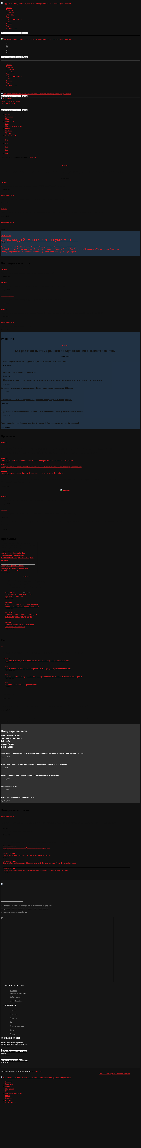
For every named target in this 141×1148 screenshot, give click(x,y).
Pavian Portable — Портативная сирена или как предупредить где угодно (21, 615)
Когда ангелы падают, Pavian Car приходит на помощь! (18, 595)
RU (7, 50)
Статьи (9, 26)
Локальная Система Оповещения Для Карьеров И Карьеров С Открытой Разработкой (40, 423)
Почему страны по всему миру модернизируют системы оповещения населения (32, 199)
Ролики (9, 24)
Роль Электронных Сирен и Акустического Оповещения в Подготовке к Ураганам (26, 584)
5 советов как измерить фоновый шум (21, 684)
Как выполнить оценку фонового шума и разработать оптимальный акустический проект (43, 676)
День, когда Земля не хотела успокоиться (39, 239)
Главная (9, 8)
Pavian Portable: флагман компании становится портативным (19, 626)
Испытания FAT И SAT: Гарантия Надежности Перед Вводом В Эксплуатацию (36, 400)
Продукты (10, 14)
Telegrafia (5, 741)
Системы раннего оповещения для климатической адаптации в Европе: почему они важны (35, 870)
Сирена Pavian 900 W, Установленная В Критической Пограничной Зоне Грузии (32, 500)
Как (7, 17)
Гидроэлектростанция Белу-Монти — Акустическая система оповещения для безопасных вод (38, 514)
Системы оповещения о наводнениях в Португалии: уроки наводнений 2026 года (37, 388)
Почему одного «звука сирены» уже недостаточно (42, 652)
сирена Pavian (7, 744)
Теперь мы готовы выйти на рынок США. (18, 797)
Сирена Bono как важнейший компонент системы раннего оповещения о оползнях (22, 605)
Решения (9, 10)
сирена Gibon (7, 747)
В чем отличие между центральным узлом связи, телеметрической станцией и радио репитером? (44, 706)
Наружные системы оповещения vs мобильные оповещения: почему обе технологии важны (42, 411)
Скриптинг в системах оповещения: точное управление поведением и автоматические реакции (52, 380)
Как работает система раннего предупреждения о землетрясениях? (65, 172)
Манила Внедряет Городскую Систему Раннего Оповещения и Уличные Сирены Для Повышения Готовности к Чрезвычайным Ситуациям (60, 249)
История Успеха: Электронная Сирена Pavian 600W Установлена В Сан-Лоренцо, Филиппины (41, 467)
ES (7, 46)
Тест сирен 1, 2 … (9, 694)
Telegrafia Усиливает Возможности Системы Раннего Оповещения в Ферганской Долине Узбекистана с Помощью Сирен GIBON (52, 212)
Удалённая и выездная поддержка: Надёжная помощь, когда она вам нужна (37, 660)
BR (7, 52)
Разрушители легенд (9, 786)
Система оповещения (11, 738)
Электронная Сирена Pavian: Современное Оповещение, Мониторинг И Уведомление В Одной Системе (17, 556)
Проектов (10, 12)
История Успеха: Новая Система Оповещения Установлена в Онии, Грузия (33, 473)
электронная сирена (10, 735)
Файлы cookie (15, 997)
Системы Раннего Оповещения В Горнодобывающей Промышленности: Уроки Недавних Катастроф (39, 863)
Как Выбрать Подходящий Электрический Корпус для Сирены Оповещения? (38, 668)
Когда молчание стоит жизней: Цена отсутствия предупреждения (26, 848)
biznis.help (33, 157)
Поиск (25, 33)
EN (7, 43)
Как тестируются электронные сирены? (17, 226)
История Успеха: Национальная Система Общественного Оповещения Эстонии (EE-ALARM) (18, 545)
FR (7, 48)
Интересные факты (14, 19)
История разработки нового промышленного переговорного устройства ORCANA (14, 568)
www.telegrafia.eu (16, 1001)
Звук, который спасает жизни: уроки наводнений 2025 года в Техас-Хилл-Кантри (33, 186)
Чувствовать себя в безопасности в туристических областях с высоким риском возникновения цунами (47, 718)
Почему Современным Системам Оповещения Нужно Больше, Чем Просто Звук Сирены (39, 251)
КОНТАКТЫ (11, 28)
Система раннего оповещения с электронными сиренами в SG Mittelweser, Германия (37, 460)
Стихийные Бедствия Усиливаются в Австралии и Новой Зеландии (27, 855)
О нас (8, 21)
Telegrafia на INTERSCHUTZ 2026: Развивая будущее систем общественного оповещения (39, 247)
